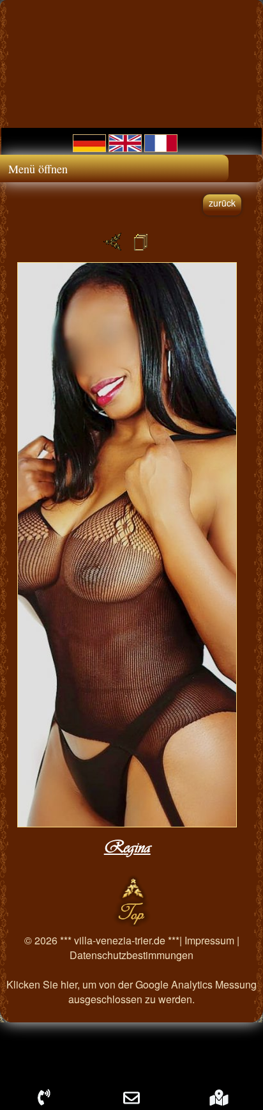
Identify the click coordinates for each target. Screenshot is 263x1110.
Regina (127, 847)
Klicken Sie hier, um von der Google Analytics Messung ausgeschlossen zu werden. (131, 991)
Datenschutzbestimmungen (131, 955)
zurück (222, 202)
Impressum (209, 940)
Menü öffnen (38, 168)
